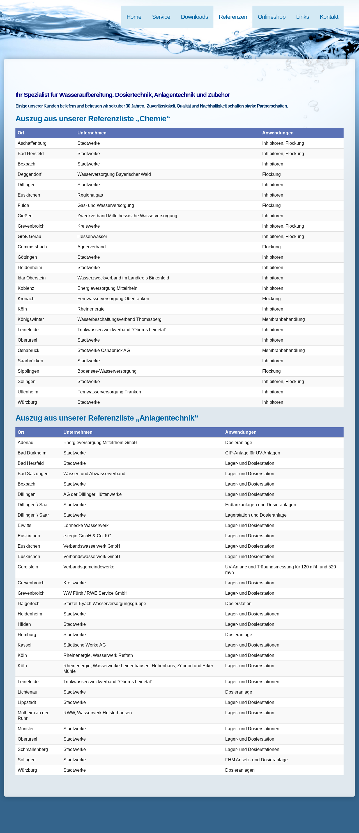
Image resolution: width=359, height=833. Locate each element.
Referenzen (233, 16)
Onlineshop (272, 16)
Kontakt (329, 16)
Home (133, 16)
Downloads (194, 16)
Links (302, 16)
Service (161, 16)
